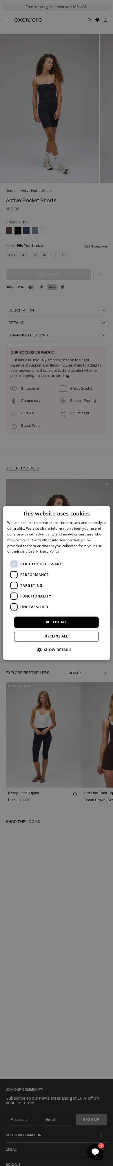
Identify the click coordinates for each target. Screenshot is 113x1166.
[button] (56, 649)
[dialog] (56, 583)
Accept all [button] (57, 622)
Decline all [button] (56, 635)
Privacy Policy (47, 551)
